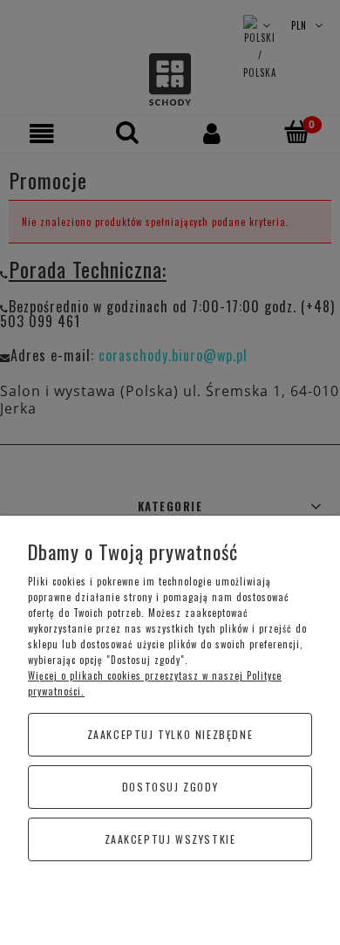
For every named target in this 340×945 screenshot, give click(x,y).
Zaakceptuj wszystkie (170, 839)
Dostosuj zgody (170, 786)
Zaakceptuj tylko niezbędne (170, 734)
